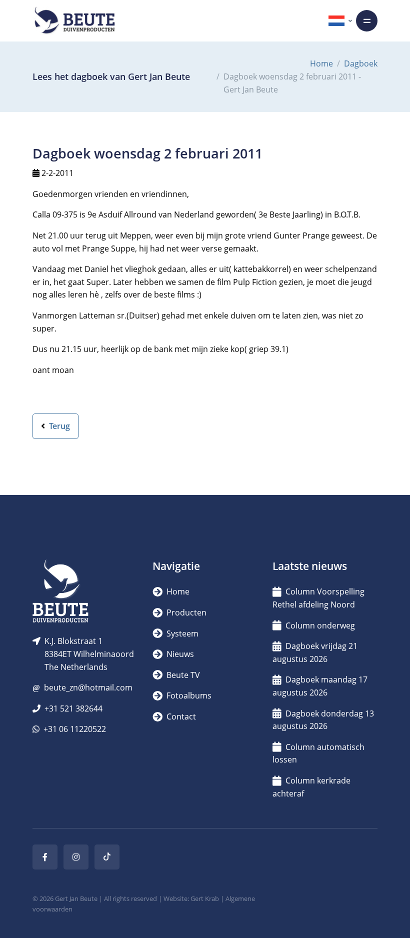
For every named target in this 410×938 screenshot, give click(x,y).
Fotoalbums (188, 695)
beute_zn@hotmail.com (88, 687)
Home (321, 63)
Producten (185, 612)
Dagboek (361, 63)
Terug (58, 426)
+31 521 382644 (73, 708)
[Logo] (74, 21)
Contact (180, 716)
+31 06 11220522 (75, 729)
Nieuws (179, 654)
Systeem (181, 633)
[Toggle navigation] (367, 21)
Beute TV (182, 675)
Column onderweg (320, 625)
